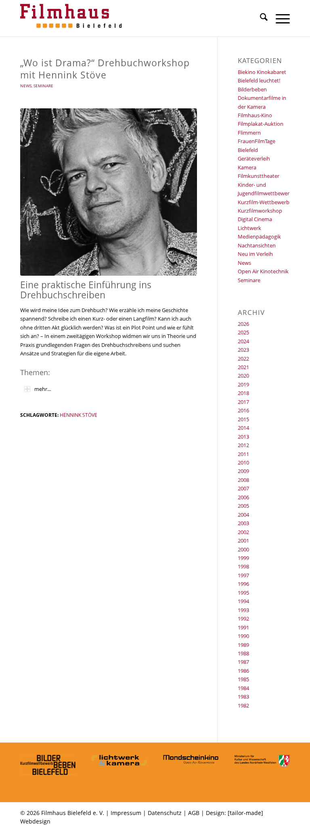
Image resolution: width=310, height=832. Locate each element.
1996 (243, 583)
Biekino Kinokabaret (262, 72)
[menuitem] (260, 18)
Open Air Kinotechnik (263, 271)
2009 (243, 471)
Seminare (43, 86)
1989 (243, 644)
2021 (243, 367)
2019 (243, 384)
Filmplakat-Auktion (260, 123)
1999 (243, 558)
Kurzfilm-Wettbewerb (263, 202)
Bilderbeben (252, 89)
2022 (243, 358)
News (25, 86)
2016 (243, 410)
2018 (243, 393)
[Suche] (260, 18)
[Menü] (279, 18)
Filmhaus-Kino (255, 115)
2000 (243, 549)
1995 (243, 592)
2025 (243, 332)
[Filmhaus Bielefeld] (72, 18)
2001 (243, 540)
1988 (243, 653)
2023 (243, 349)
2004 (243, 514)
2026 (243, 323)
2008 (243, 480)
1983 (243, 696)
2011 (243, 454)
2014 (243, 427)
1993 (243, 610)
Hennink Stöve (78, 415)
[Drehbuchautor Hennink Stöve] (108, 192)
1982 (243, 705)
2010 (243, 462)
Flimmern (249, 132)
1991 (243, 627)
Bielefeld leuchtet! (259, 80)
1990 (243, 636)
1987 (243, 661)
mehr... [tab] (42, 389)
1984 (243, 688)
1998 (243, 566)
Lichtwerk (249, 228)
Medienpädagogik (259, 236)
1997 (243, 575)
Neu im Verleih (255, 254)
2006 (243, 497)
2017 (243, 401)
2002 (243, 532)
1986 (243, 670)
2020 (243, 375)
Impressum (126, 813)
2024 (243, 341)
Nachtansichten (257, 245)
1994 (243, 601)
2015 (243, 419)
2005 (243, 505)
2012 (243, 445)
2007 (243, 488)
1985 (243, 679)
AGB (193, 813)
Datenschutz (165, 813)
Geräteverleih (254, 158)
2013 (243, 436)
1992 (243, 618)
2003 (243, 523)
